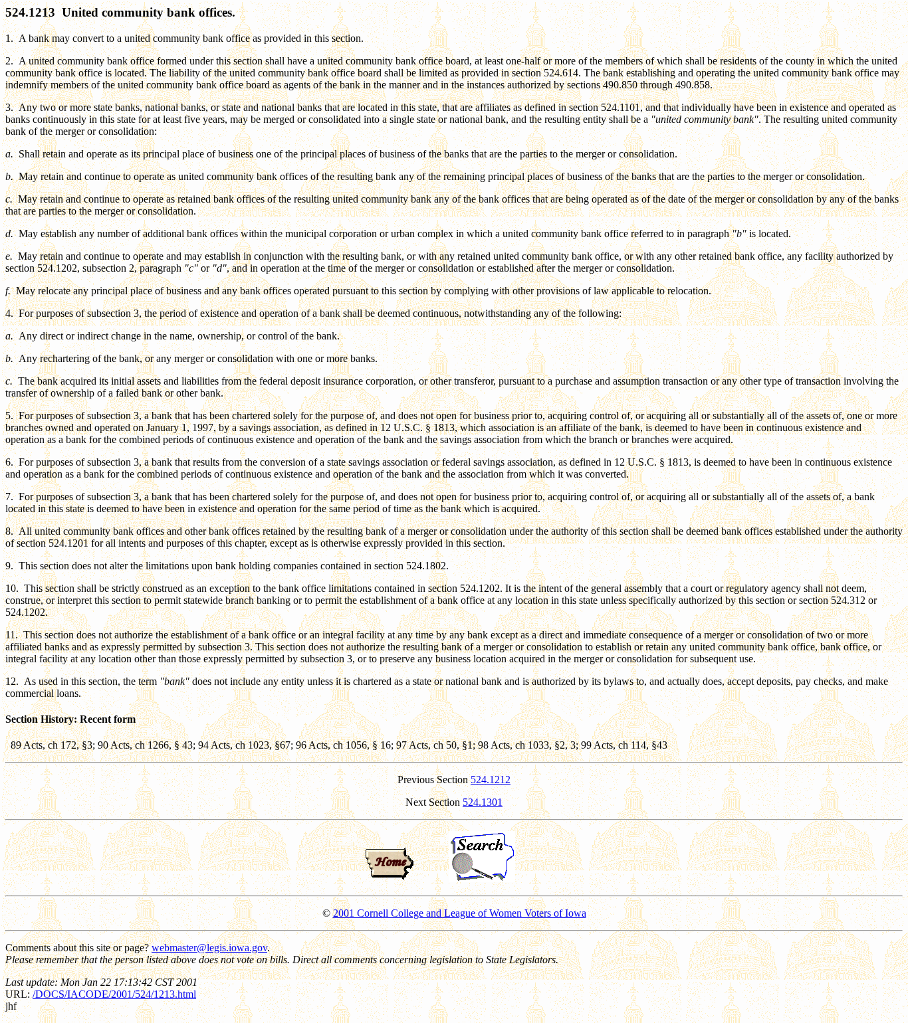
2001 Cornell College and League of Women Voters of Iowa (459, 913)
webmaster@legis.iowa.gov (209, 947)
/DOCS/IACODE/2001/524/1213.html (114, 994)
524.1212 (491, 779)
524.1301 (483, 802)
